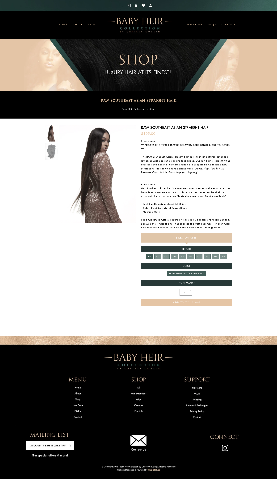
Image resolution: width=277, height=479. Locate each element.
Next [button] (126, 176)
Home (62, 25)
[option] (97, 174)
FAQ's (212, 25)
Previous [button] (65, 176)
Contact (228, 25)
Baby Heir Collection (133, 109)
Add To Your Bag (186, 302)
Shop (92, 25)
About (77, 25)
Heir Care (195, 25)
